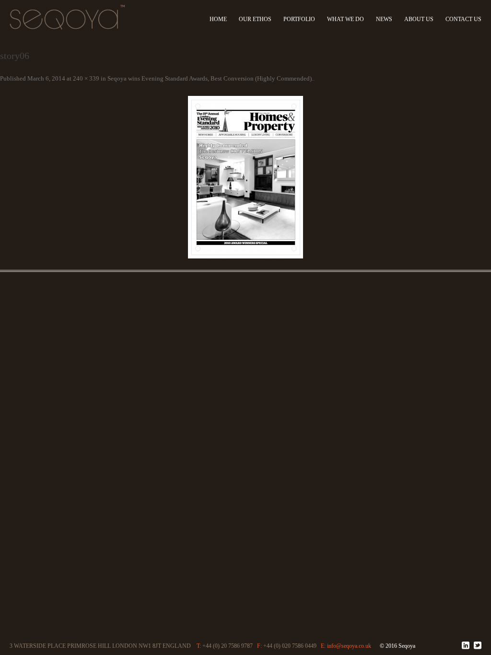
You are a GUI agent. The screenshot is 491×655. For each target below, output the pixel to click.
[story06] (245, 177)
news (387, 19)
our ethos (260, 19)
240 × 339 (86, 78)
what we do (348, 19)
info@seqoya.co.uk (359, 646)
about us (420, 19)
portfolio (302, 19)
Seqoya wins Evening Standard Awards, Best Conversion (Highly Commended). (210, 78)
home (224, 19)
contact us (463, 19)
